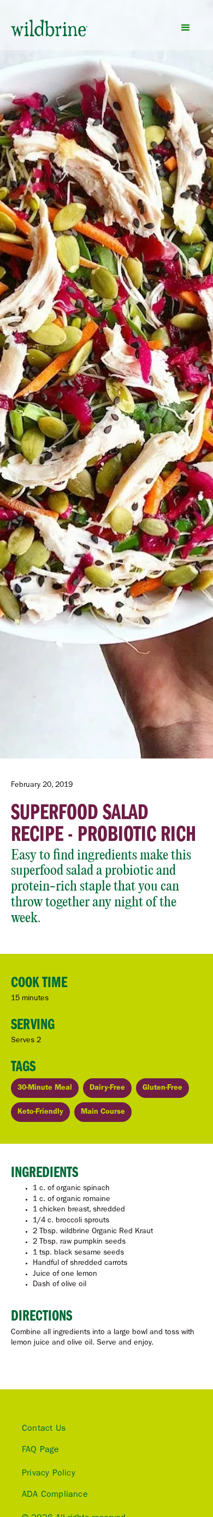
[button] (185, 27)
